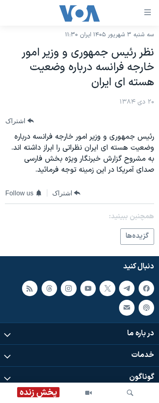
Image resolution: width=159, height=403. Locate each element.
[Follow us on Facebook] (146, 288)
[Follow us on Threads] (49, 288)
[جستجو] (130, 393)
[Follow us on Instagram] (68, 288)
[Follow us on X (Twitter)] (107, 288)
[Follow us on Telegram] (127, 288)
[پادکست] (146, 307)
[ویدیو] (88, 393)
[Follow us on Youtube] (88, 288)
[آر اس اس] (30, 288)
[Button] (19, 120)
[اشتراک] (127, 307)
